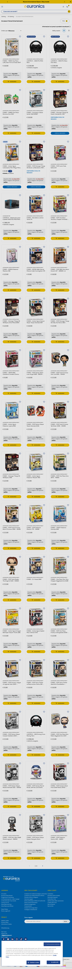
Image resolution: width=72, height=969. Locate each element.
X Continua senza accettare (52, 944)
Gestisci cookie (34, 962)
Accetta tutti (54, 962)
